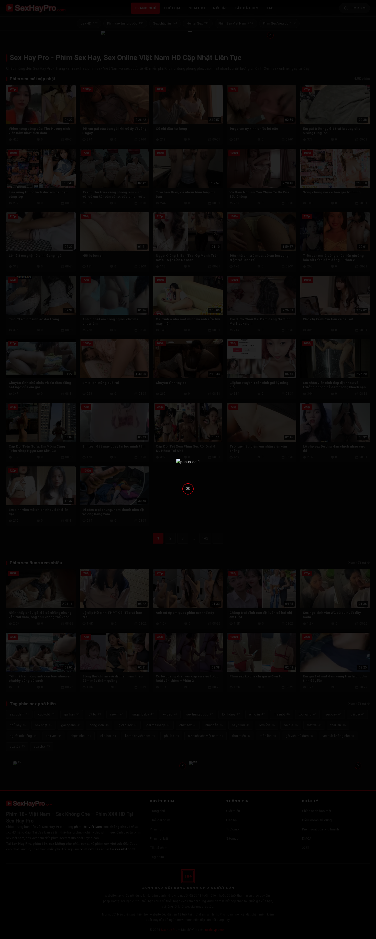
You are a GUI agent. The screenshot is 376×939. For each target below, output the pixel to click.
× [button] (188, 488)
